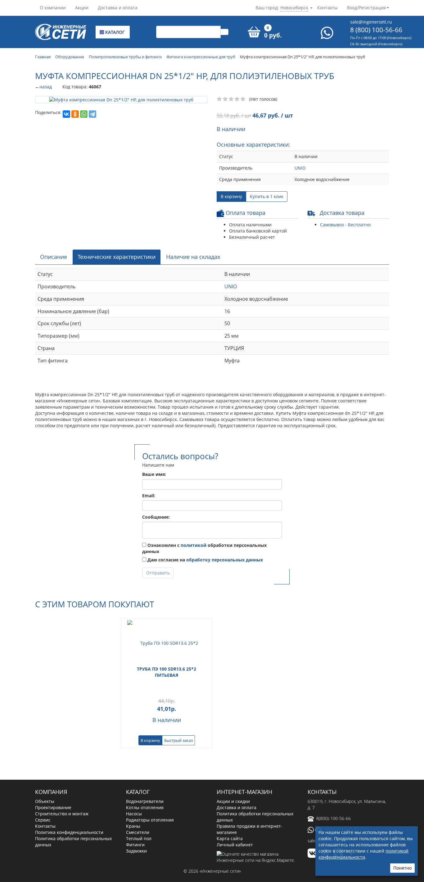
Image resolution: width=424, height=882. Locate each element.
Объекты (44, 801)
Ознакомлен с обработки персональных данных (204, 548)
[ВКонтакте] (66, 114)
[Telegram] (92, 114)
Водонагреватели (145, 801)
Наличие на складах (193, 256)
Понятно (402, 868)
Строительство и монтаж (61, 814)
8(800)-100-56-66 (333, 818)
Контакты (327, 8)
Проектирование (53, 807)
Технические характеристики (117, 256)
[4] (237, 99)
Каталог (114, 32)
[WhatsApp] (84, 114)
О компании (53, 8)
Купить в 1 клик (266, 196)
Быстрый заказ (178, 740)
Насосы (134, 814)
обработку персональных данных (224, 560)
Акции (81, 8)
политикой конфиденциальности (363, 854)
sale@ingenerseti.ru (371, 22)
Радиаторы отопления (150, 820)
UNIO (300, 168)
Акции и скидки (233, 801)
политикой (193, 545)
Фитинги (135, 845)
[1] (220, 99)
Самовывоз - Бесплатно (345, 225)
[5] (243, 99)
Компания (51, 792)
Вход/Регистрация (366, 8)
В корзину (231, 196)
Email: (148, 496)
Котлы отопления (145, 807)
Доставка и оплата (118, 8)
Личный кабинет (235, 845)
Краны (133, 826)
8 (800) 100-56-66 (376, 29)
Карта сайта (230, 838)
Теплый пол (138, 838)
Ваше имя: (154, 474)
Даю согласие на (204, 560)
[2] (225, 99)
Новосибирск (294, 8)
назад (45, 87)
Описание (53, 256)
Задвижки (136, 851)
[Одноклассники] (75, 114)
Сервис (43, 820)
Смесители (137, 832)
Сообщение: (156, 517)
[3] (231, 99)
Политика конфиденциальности (69, 832)
